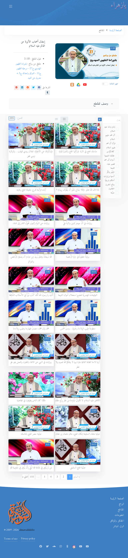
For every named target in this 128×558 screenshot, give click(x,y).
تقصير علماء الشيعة (111, 166)
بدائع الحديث (109, 184)
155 (32, 477)
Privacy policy (28, 538)
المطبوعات (119, 515)
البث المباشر (118, 526)
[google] (16, 87)
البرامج (121, 504)
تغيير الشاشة (114, 84)
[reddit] (27, 87)
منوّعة (112, 193)
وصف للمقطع (100, 103)
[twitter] (33, 87)
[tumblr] (47, 92)
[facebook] (39, 87)
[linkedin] (22, 87)
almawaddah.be (27, 530)
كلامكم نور (110, 152)
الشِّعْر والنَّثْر (110, 172)
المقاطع (121, 509)
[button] (100, 119)
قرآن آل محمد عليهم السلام (110, 146)
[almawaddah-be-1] (80, 546)
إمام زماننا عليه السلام (109, 129)
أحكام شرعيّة (109, 180)
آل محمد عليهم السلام (110, 137)
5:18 (113, 48)
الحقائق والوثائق (117, 520)
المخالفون (111, 189)
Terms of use (11, 539)
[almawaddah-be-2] (87, 546)
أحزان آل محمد (109, 160)
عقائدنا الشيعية (109, 156)
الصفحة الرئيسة (117, 498)
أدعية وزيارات (109, 176)
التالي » (25, 477)
